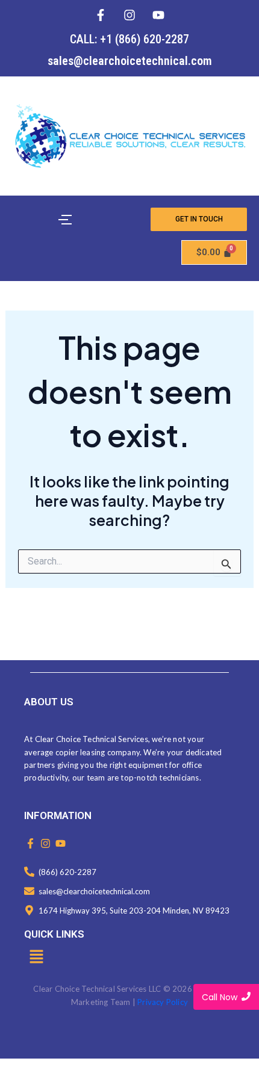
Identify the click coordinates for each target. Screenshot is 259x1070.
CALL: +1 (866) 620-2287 (129, 39)
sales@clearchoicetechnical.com (130, 61)
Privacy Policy (162, 1002)
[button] (36, 957)
